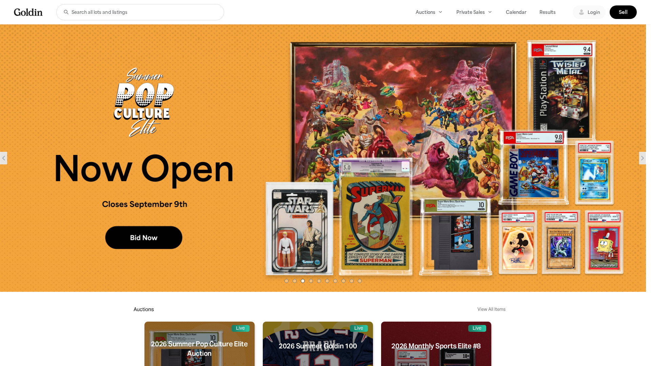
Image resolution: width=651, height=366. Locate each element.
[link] (28, 12)
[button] (66, 12)
